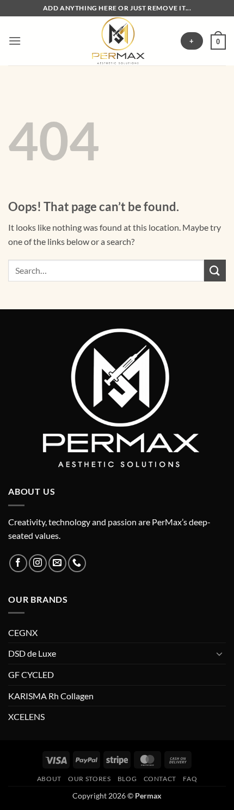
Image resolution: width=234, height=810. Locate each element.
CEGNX (23, 632)
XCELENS (26, 716)
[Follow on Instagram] (38, 563)
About (49, 779)
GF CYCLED (31, 674)
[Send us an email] (57, 563)
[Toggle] (219, 653)
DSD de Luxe (32, 653)
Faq (190, 779)
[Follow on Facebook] (18, 563)
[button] (14, 40)
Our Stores (89, 779)
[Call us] (77, 563)
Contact (160, 779)
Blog (127, 779)
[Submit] (215, 270)
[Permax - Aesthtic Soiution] (117, 40)
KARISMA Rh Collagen (51, 696)
